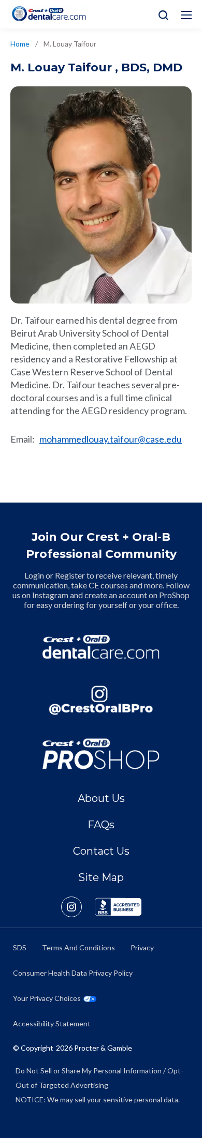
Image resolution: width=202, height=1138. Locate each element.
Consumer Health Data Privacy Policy (73, 972)
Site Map (101, 877)
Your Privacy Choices (47, 998)
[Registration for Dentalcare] (101, 647)
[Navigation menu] (186, 15)
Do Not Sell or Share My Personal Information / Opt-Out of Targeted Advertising (99, 1077)
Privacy (142, 947)
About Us (101, 798)
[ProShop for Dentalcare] (101, 754)
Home (20, 43)
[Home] (48, 13)
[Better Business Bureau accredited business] (118, 907)
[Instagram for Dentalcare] (101, 700)
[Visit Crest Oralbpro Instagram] (78, 907)
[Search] (160, 14)
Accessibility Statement (52, 1023)
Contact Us (101, 851)
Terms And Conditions (78, 947)
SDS (19, 947)
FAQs (101, 824)
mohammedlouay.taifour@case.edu (110, 439)
